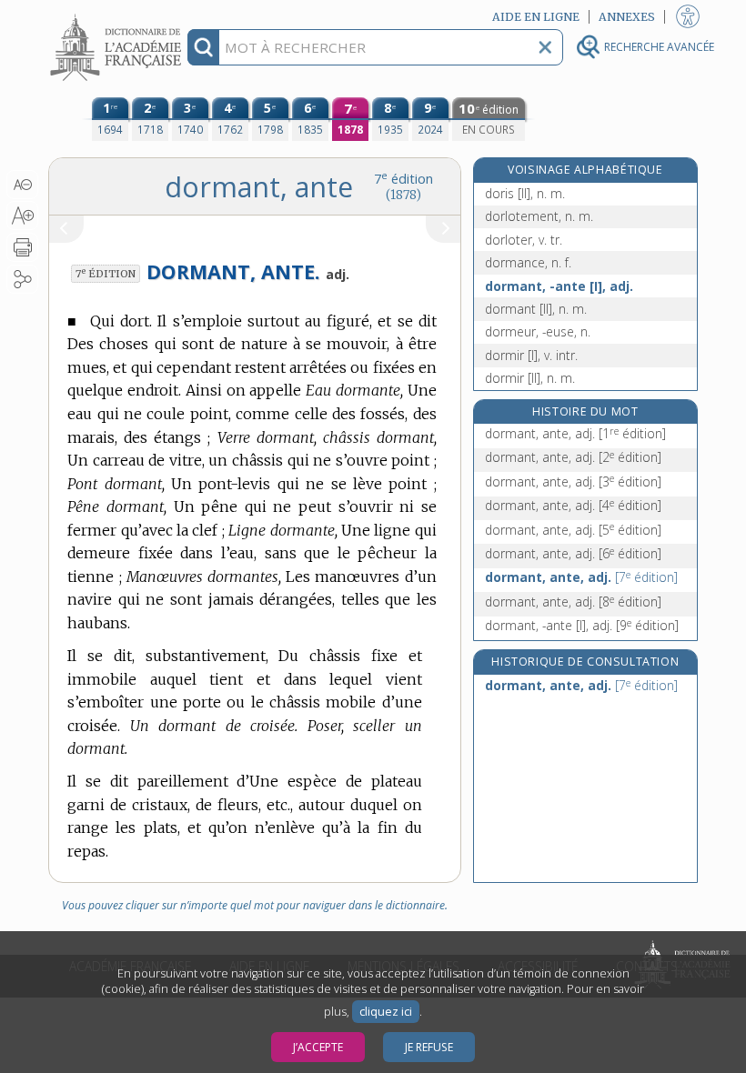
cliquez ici (385, 1011)
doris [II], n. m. (525, 193)
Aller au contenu (118, 16)
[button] (22, 184)
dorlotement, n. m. (539, 216)
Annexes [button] (627, 17)
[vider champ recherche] (545, 47)
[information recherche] (203, 47)
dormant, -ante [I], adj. (559, 286)
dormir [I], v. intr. (531, 355)
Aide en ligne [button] (536, 17)
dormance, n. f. (528, 262)
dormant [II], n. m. (536, 308)
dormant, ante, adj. (575, 433)
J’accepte (318, 1047)
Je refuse (429, 1047)
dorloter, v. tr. (523, 239)
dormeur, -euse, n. (537, 331)
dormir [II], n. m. (530, 377)
